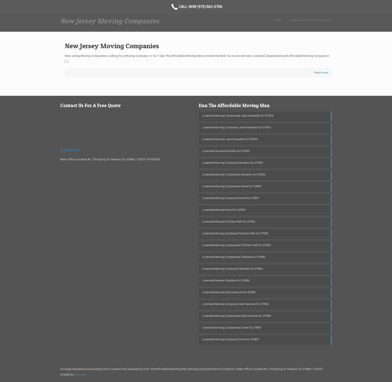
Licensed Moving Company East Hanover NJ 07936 (235, 304)
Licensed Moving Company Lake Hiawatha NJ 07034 (236, 127)
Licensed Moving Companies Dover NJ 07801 (232, 327)
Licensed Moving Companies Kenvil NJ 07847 (232, 186)
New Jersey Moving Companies (311, 20)
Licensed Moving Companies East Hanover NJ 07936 (236, 315)
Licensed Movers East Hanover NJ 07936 (228, 292)
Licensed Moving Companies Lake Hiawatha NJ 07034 (237, 115)
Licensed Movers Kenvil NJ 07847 (224, 209)
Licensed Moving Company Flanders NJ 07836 (232, 268)
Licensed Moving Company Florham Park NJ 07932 (235, 233)
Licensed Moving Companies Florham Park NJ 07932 (236, 245)
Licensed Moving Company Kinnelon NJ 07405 (232, 162)
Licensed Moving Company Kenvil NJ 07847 (230, 198)
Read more (321, 72)
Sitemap (80, 374)
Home (277, 20)
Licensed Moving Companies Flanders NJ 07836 (233, 257)
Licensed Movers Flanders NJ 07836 (226, 280)
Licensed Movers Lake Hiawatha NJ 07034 (229, 139)
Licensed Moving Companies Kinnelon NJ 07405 (233, 174)
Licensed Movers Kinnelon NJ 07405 (226, 151)
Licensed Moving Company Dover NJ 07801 (230, 339)
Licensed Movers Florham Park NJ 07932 (228, 221)
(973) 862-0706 (70, 150)
